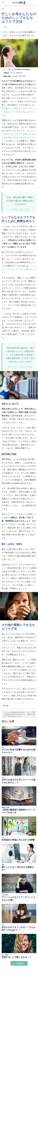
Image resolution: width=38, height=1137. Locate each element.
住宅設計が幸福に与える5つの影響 (18, 839)
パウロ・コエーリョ (20, 209)
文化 (3, 9)
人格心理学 (5, 895)
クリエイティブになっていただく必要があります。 (19, 269)
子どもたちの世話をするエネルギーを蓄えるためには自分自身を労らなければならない (19, 134)
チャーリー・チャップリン (20, 367)
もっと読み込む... (19, 963)
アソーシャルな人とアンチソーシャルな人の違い (18, 898)
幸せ (3, 837)
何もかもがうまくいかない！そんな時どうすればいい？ (18, 928)
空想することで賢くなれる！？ (16, 957)
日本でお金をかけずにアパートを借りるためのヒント (18, 781)
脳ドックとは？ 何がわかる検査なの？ (18, 868)
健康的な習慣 (5, 807)
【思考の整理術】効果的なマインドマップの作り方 (18, 811)
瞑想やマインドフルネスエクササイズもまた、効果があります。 (19, 644)
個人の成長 (5, 955)
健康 (3, 865)
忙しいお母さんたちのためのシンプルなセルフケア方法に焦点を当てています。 (19, 111)
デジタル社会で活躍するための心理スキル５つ (18, 751)
